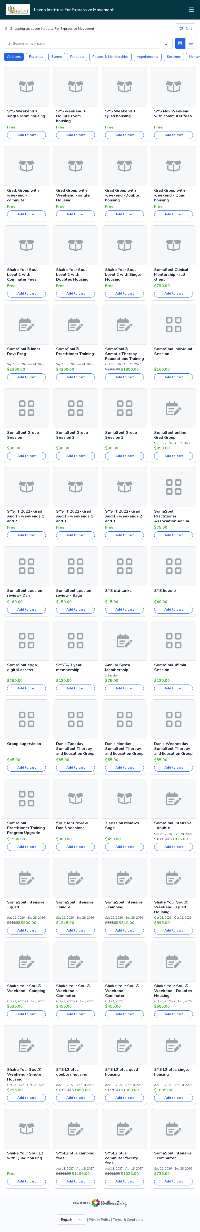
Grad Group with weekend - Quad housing (169, 195)
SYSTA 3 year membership (68, 667)
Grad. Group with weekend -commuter (23, 195)
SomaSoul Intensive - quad (26, 905)
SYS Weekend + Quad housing (120, 114)
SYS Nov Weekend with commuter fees (173, 114)
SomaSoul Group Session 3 (121, 435)
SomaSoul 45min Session (170, 667)
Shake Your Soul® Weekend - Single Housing (24, 1074)
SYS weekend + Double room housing (71, 116)
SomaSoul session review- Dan (24, 593)
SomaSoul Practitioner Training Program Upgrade (26, 828)
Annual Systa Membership (117, 667)
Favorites (36, 56)
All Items (14, 56)
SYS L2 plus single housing (172, 1072)
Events (56, 56)
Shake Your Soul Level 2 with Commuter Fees (22, 274)
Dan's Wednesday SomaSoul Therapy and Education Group (173, 748)
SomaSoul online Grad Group (170, 435)
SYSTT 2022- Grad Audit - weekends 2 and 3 (123, 516)
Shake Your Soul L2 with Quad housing (25, 1156)
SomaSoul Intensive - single (75, 905)
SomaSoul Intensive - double (173, 825)
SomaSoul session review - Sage (73, 593)
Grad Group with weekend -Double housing (122, 195)
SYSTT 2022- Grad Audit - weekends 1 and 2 (25, 516)
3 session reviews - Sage (123, 825)
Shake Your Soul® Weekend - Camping (26, 988)
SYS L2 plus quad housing (121, 1072)
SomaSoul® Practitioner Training (75, 351)
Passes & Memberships (110, 56)
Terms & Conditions (128, 1219)
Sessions (174, 56)
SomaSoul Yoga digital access (22, 667)
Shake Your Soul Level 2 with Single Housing (123, 274)
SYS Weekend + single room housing (26, 114)
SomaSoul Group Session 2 (72, 435)
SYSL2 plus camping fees (75, 1156)
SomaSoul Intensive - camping (124, 905)
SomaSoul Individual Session (173, 351)
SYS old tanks (118, 590)
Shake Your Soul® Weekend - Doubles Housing (173, 991)
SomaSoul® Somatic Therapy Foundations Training (124, 354)
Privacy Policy (99, 1219)
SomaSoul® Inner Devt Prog (23, 351)
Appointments (148, 56)
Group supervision (24, 743)
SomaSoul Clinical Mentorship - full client (171, 274)
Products (77, 56)
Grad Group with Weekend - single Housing (73, 195)
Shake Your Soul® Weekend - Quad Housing (171, 907)
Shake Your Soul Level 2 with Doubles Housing (72, 274)
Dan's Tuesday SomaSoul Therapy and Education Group (75, 748)
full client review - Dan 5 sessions (73, 825)
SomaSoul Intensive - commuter (173, 1156)
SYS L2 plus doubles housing (71, 1072)
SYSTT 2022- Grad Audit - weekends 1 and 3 (74, 516)
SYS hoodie (165, 590)
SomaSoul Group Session (23, 435)
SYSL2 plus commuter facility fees (121, 1158)
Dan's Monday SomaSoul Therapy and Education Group (124, 748)
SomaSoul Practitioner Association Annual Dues (172, 516)
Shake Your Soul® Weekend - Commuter (73, 991)
